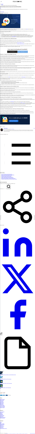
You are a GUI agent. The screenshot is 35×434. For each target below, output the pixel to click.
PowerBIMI (1, 414)
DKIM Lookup (1, 402)
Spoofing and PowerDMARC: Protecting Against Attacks (8, 178)
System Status (2, 427)
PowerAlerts (1, 416)
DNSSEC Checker (2, 407)
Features (1, 413)
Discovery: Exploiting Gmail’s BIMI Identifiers (6, 174)
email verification (14, 36)
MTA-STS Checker (2, 406)
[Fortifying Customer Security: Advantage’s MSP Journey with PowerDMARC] (0, 217)
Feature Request (2, 426)
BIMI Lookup (1, 404)
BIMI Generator (2, 403)
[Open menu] (1, 1)
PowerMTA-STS (2, 415)
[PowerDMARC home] (17, 1)
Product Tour (1, 412)
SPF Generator (2, 400)
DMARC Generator (2, 399)
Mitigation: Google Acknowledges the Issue (6, 175)
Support (1, 422)
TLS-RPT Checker (2, 405)
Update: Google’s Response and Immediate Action (7, 177)
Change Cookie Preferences (3, 428)
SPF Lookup (1, 401)
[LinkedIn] (34, 128)
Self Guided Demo (2, 411)
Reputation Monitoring (2, 417)
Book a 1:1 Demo (2, 423)
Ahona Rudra (2, 11)
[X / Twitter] (17, 296)
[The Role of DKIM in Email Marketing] (34, 217)
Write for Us (1, 425)
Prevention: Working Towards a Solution (6, 176)
